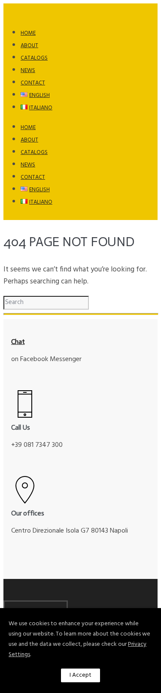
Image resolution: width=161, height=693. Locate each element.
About (29, 45)
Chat (18, 341)
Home (28, 33)
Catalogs (34, 58)
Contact (33, 82)
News (28, 70)
